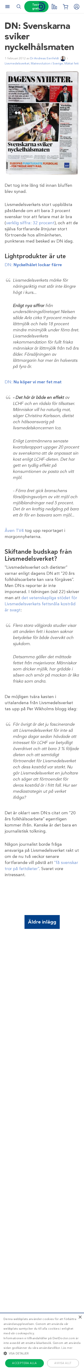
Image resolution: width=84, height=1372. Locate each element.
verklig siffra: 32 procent (30, 223)
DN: (33, 265)
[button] (42, 1353)
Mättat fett (71, 63)
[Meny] (7, 6)
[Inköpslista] (65, 6)
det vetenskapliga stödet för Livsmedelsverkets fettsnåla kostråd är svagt (41, 604)
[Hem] (42, 6)
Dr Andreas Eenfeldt (44, 58)
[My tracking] (54, 6)
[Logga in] (76, 6)
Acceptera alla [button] (24, 1363)
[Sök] (18, 6)
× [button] (80, 1317)
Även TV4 (14, 530)
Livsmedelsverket (17, 63)
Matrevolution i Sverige (47, 63)
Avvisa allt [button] (62, 1363)
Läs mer (66, 1348)
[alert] (42, 1342)
